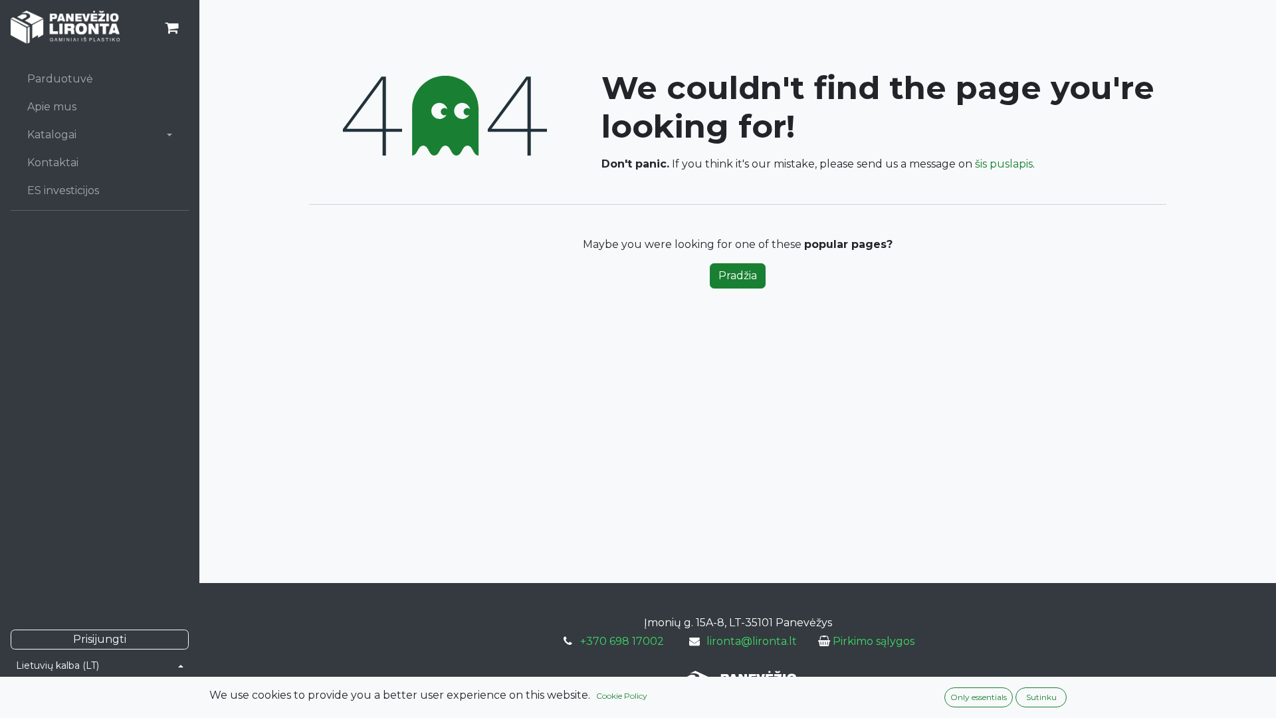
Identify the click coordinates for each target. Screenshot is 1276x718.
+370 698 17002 (622, 641)
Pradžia (737, 275)
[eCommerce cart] (171, 28)
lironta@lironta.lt (751, 641)
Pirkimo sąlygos (873, 641)
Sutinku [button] (1041, 697)
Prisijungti (99, 639)
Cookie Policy (621, 696)
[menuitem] (100, 79)
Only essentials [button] (978, 697)
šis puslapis (1004, 164)
